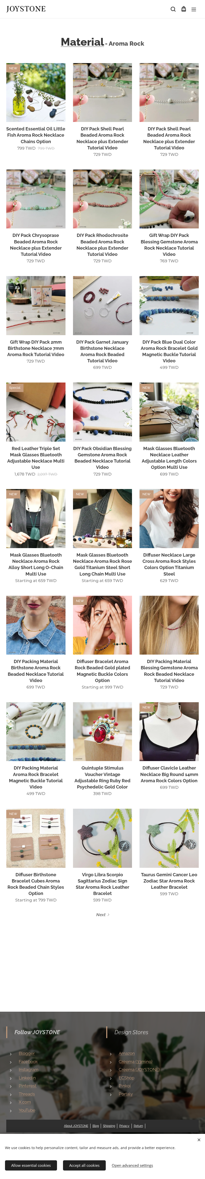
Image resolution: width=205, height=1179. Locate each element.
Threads (27, 1093)
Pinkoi (125, 1085)
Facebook (28, 1061)
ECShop (126, 1077)
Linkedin (27, 1077)
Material (82, 41)
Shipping (109, 1126)
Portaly (126, 1093)
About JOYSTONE (76, 1126)
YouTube (27, 1110)
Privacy (124, 1126)
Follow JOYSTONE (37, 1032)
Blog (95, 1126)
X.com (25, 1101)
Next (101, 914)
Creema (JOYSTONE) (139, 1069)
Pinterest (27, 1085)
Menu (194, 9)
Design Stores (131, 1032)
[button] (173, 9)
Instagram (28, 1069)
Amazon (127, 1053)
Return (138, 1126)
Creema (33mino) (135, 1061)
